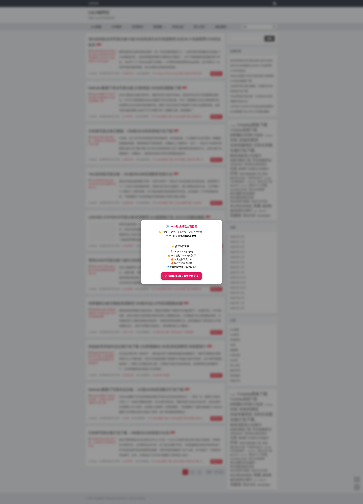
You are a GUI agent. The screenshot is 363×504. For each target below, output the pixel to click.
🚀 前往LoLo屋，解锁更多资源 (181, 276)
